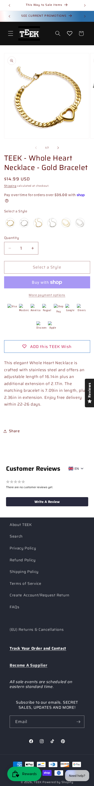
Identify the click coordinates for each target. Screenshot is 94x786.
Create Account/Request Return (39, 595)
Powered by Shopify (57, 782)
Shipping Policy (24, 572)
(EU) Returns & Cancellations (37, 629)
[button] (10, 33)
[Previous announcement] (9, 5)
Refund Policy (23, 560)
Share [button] (14, 431)
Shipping (10, 186)
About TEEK (21, 525)
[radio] (10, 223)
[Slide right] (58, 148)
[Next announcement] (85, 5)
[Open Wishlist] (69, 33)
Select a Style (15, 211)
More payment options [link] (47, 295)
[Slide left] (36, 148)
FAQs (15, 607)
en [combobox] (76, 468)
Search (16, 536)
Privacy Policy (23, 548)
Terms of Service (25, 583)
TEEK (37, 782)
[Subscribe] (78, 722)
